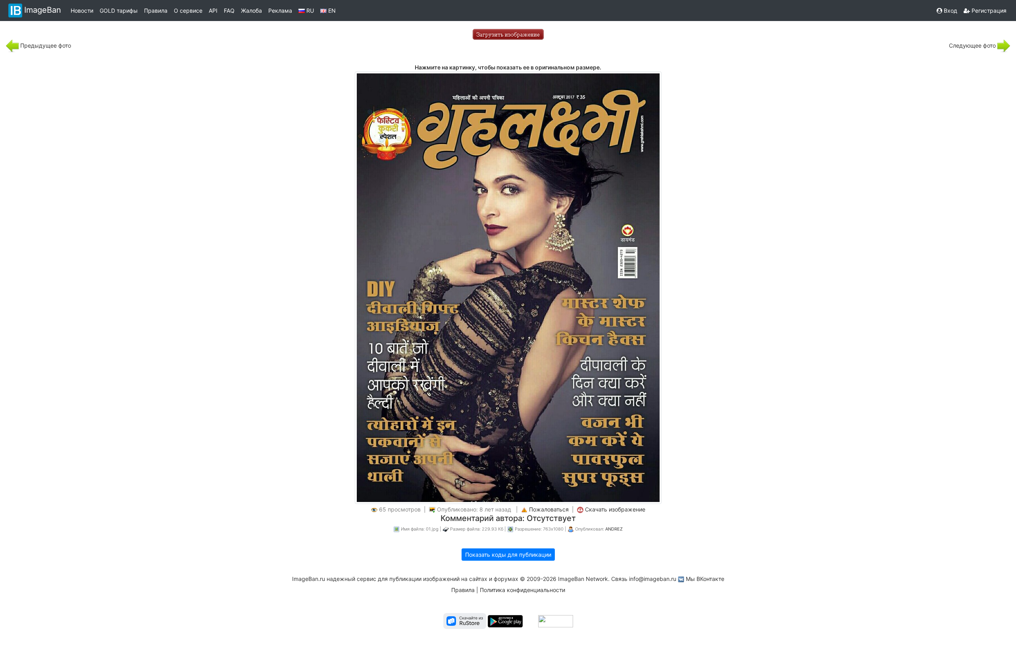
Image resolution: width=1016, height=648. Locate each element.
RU (309, 10)
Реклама (280, 10)
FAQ (229, 10)
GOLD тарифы (119, 10)
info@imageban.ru (652, 578)
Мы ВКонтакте (705, 578)
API (213, 10)
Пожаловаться (549, 509)
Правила (155, 10)
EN (331, 10)
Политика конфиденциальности (522, 589)
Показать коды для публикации (508, 554)
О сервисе (188, 10)
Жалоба (251, 10)
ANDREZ (614, 529)
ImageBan (42, 10)
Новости (82, 10)
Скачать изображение (615, 509)
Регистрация (988, 10)
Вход (949, 10)
